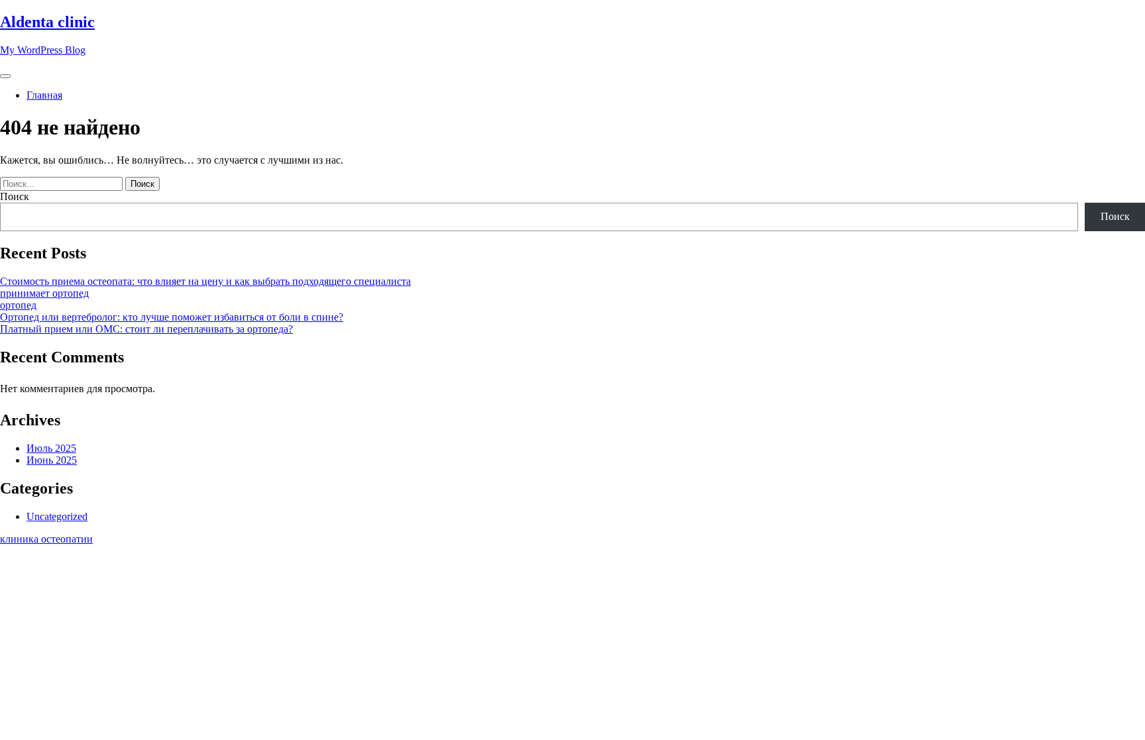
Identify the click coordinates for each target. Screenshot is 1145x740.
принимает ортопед (44, 293)
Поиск (14, 196)
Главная (44, 95)
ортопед (18, 305)
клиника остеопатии (46, 539)
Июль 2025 (51, 448)
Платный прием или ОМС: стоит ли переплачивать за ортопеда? (146, 329)
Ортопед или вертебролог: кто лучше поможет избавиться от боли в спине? (171, 317)
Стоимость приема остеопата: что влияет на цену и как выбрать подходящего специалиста (205, 281)
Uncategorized (57, 516)
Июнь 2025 (52, 460)
